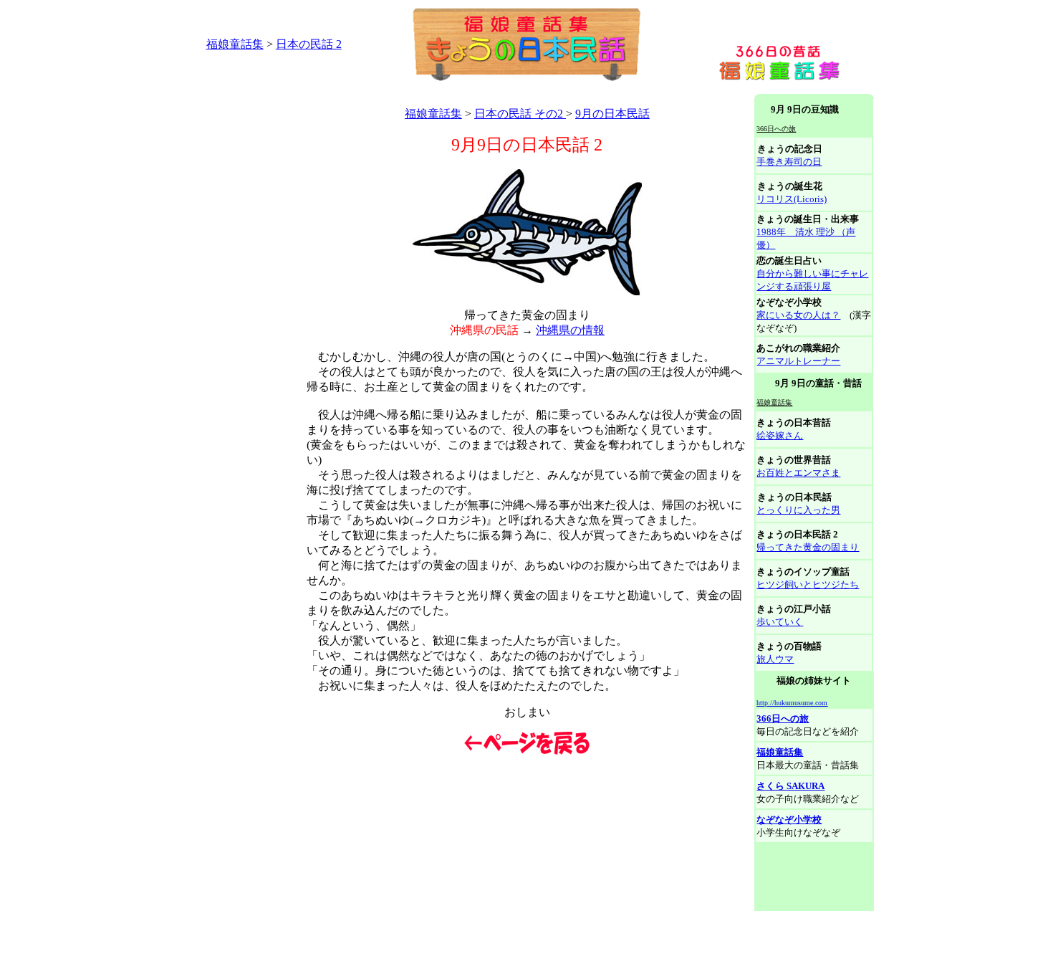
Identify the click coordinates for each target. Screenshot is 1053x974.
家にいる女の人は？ (798, 315)
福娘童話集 (235, 44)
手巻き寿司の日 (789, 161)
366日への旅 (782, 718)
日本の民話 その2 (520, 114)
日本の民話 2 (309, 44)
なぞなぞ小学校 (789, 819)
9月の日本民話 (612, 114)
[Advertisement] (440, 88)
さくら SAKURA (790, 785)
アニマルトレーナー (798, 360)
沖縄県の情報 (570, 330)
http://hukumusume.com (791, 703)
